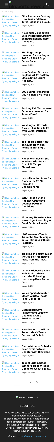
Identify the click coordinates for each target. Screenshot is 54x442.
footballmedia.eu (41, 418)
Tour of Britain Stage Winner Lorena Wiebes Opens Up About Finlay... (36, 365)
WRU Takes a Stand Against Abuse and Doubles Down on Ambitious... (33, 202)
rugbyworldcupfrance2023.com (32, 427)
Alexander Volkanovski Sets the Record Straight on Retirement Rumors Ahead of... (36, 37)
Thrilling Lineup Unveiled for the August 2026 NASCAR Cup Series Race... (36, 57)
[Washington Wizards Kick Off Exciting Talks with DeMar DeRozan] (10, 133)
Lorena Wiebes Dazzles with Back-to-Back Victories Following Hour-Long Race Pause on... (36, 276)
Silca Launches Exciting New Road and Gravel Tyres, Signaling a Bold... (36, 19)
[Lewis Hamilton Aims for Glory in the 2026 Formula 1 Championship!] (10, 186)
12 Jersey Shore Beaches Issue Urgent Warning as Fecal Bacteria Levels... (37, 220)
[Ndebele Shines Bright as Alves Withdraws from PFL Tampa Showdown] (10, 166)
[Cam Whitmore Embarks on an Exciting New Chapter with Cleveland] (10, 354)
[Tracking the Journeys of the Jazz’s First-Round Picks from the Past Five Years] (10, 261)
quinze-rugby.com (37, 421)
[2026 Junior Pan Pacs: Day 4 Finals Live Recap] (10, 99)
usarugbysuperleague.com (27, 430)
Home (4, 12)
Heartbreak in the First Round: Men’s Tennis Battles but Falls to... (35, 332)
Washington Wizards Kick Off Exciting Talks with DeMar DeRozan (35, 128)
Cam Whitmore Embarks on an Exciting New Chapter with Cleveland (36, 349)
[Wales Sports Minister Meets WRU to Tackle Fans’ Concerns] (10, 301)
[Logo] (27, 397)
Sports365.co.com (22, 412)
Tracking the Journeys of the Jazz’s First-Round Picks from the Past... (37, 256)
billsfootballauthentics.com (17, 418)
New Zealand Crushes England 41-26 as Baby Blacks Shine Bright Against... (35, 76)
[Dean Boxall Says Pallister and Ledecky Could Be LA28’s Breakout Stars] (10, 317)
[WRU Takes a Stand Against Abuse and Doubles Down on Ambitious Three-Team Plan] (10, 205)
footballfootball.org (16, 421)
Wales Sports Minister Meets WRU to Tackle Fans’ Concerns (35, 296)
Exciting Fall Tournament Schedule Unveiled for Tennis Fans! (37, 111)
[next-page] (37, 383)
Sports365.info (41, 412)
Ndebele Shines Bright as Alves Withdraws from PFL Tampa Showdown (35, 163)
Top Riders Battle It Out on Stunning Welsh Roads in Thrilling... (36, 144)
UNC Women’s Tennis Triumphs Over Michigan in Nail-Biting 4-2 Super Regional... (37, 238)
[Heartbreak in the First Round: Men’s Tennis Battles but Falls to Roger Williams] (10, 337)
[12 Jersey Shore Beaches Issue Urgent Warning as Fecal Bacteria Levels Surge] (10, 225)
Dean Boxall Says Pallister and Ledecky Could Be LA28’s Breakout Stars (35, 314)
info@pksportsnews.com (33, 436)
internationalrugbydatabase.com (23, 424)
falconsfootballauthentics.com (27, 415)
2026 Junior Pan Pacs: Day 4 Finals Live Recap (36, 93)
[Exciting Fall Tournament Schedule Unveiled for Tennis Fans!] (10, 116)
